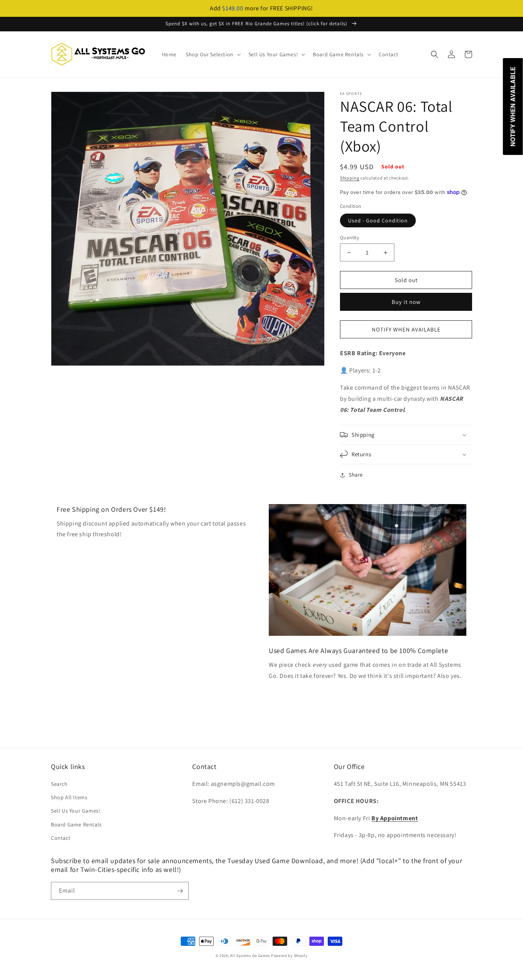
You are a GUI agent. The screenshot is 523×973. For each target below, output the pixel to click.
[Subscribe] (180, 891)
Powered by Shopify (289, 955)
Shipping (350, 178)
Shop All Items (69, 797)
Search (59, 783)
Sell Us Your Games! (75, 810)
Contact (60, 837)
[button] (212, 54)
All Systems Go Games (250, 955)
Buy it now (406, 301)
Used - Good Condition (378, 220)
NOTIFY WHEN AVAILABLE (406, 329)
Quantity (349, 237)
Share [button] (356, 474)
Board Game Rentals (76, 824)
